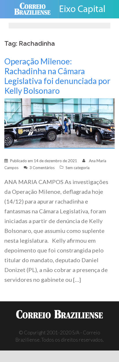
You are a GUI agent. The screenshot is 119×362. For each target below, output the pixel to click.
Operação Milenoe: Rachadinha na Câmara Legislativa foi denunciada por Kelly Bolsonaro (57, 75)
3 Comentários (42, 167)
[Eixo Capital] (84, 9)
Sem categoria (78, 167)
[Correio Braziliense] (35, 9)
